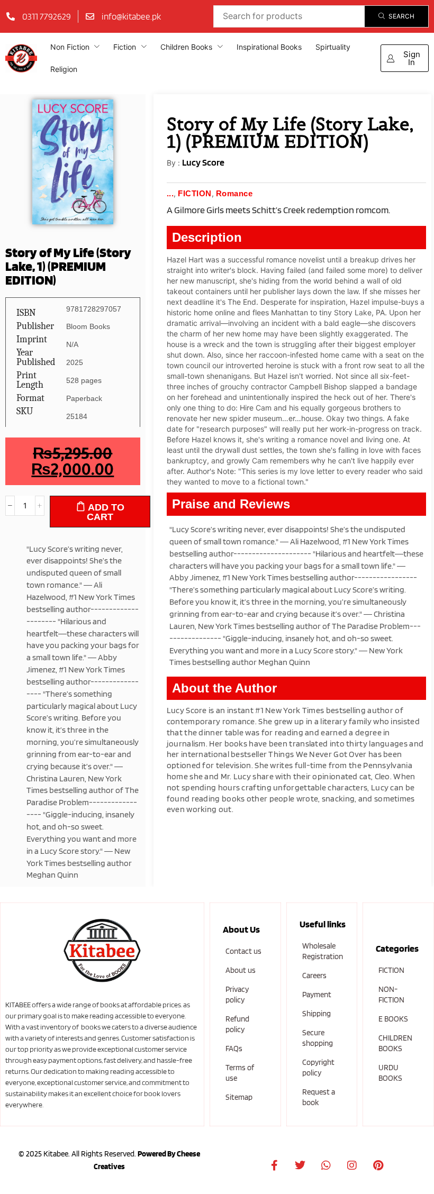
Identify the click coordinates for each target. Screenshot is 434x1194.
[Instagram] (352, 1165)
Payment (316, 994)
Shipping (316, 1013)
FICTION (391, 970)
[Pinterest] (377, 1165)
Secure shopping (317, 1038)
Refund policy (237, 1024)
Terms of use (239, 1073)
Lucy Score (203, 162)
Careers (314, 975)
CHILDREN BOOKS (395, 1043)
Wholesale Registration (322, 951)
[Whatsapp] (326, 1165)
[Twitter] (300, 1165)
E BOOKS (393, 1019)
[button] (405, 58)
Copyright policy (318, 1068)
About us (240, 970)
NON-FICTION (391, 995)
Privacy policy (237, 995)
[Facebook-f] (274, 1165)
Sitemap (238, 1097)
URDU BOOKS (390, 1073)
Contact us (243, 951)
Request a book (318, 1097)
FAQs (233, 1048)
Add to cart (105, 512)
